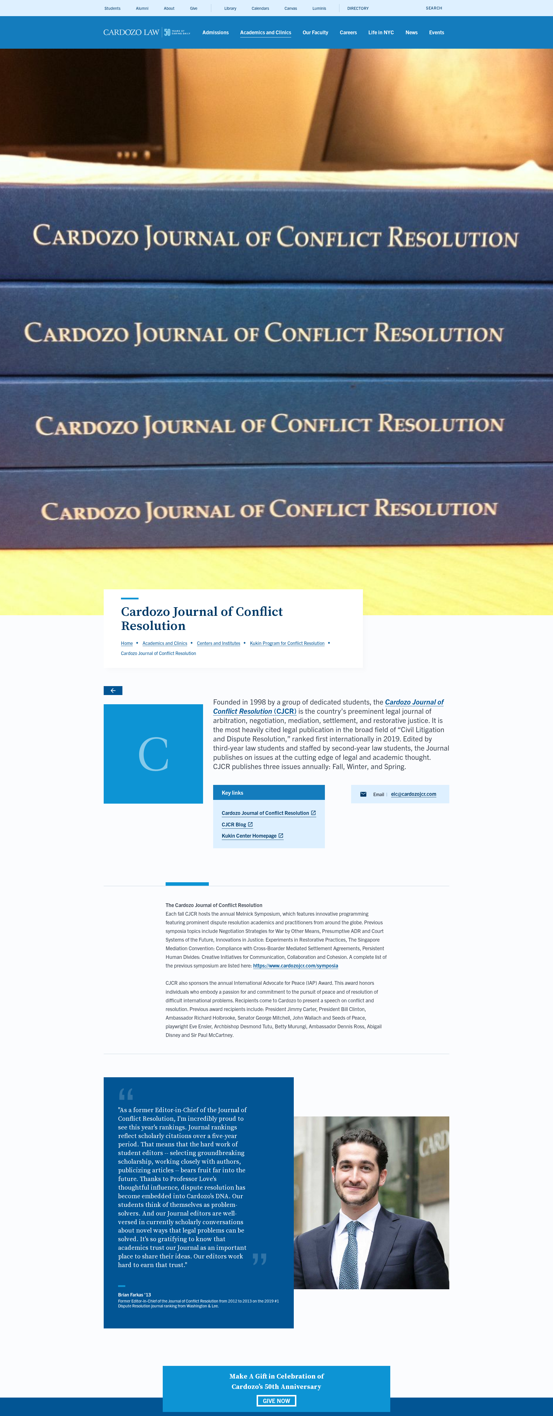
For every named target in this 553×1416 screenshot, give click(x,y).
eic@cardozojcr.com (413, 793)
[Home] (147, 32)
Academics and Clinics (165, 643)
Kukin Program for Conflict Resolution (287, 643)
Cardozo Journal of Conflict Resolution (269, 813)
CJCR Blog (237, 825)
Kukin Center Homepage (253, 836)
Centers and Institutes (218, 643)
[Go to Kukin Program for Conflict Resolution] (153, 690)
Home (127, 643)
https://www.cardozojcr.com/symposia (295, 965)
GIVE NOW (276, 1400)
